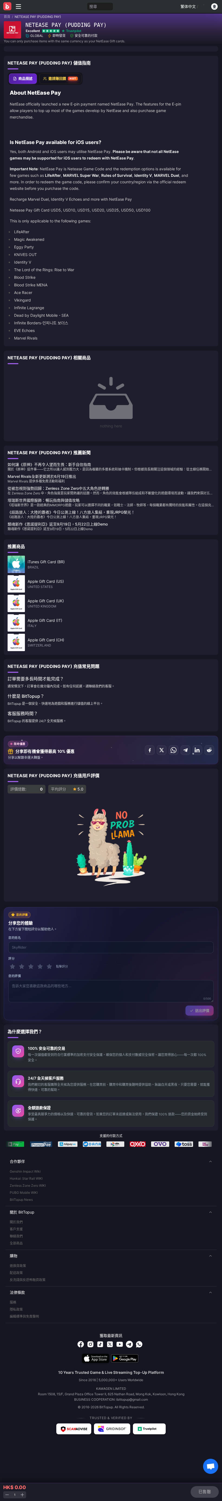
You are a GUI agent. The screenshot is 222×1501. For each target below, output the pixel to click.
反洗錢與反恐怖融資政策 (27, 1280)
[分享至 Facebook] (150, 750)
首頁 (7, 17)
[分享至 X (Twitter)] (161, 750)
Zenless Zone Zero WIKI (28, 1185)
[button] (111, 1161)
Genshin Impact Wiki (25, 1171)
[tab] (23, 78)
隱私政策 (16, 1309)
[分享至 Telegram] (185, 750)
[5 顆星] (49, 966)
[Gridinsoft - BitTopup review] (112, 1428)
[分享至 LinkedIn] (197, 750)
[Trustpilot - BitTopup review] (149, 1428)
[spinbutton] (14, 1495)
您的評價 (14, 976)
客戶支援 (16, 1229)
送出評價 (202, 1010)
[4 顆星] (40, 966)
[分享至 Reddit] (209, 750)
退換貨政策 (18, 1266)
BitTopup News (21, 1200)
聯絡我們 (16, 1236)
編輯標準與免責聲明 (24, 1316)
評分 (11, 959)
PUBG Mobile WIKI (24, 1192)
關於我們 (16, 1222)
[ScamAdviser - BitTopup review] (73, 1428)
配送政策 (16, 1273)
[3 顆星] (31, 966)
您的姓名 (14, 938)
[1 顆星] (12, 966)
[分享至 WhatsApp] (173, 750)
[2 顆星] (22, 966)
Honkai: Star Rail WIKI (26, 1178)
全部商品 (16, 1243)
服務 (13, 1302)
